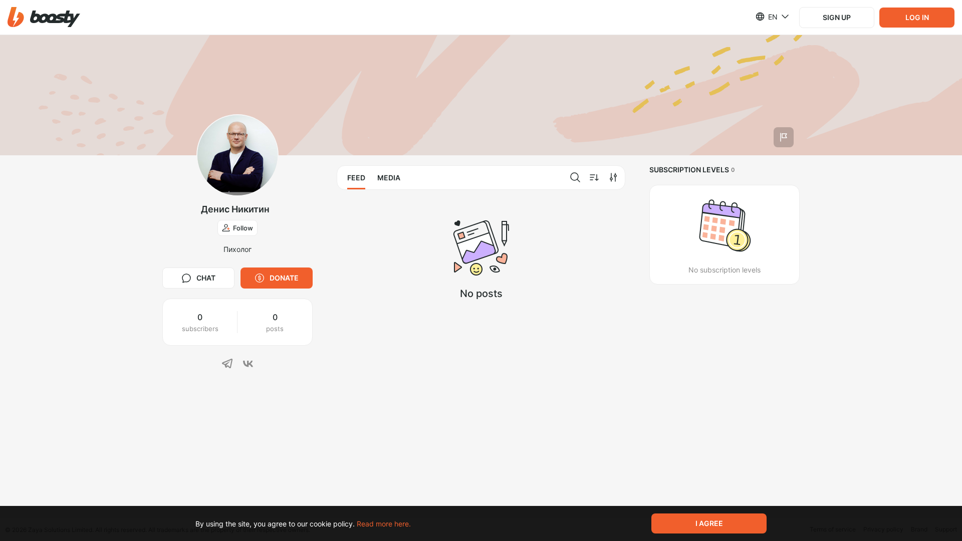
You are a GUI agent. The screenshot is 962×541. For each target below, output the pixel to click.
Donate (284, 278)
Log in (917, 17)
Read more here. (384, 523)
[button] (44, 17)
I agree (709, 523)
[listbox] (766, 17)
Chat (205, 278)
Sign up (837, 17)
